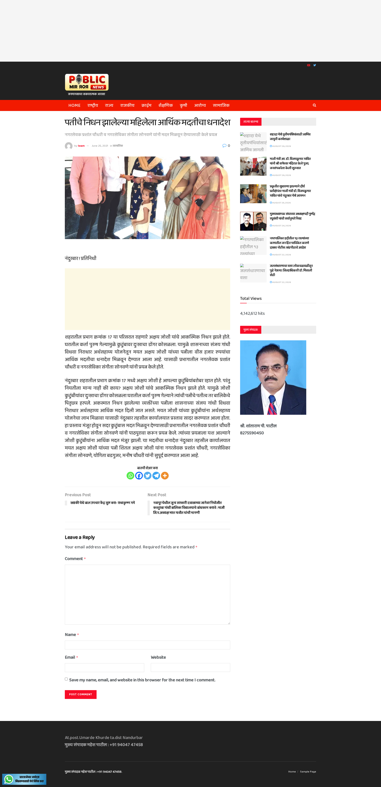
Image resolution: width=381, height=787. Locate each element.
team (81, 146)
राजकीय (127, 105)
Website (158, 657)
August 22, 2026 (281, 255)
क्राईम (146, 105)
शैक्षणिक (166, 105)
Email (71, 657)
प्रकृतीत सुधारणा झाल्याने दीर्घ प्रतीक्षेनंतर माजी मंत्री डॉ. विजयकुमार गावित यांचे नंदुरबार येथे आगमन (290, 191)
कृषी (183, 105)
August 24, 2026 (281, 226)
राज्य (109, 105)
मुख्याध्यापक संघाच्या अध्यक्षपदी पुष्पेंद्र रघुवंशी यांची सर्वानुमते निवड (292, 216)
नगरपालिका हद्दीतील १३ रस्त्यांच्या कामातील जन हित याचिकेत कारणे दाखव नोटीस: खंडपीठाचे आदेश (289, 243)
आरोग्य (200, 105)
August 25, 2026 (281, 203)
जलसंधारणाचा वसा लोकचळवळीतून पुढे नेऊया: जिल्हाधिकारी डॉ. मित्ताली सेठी (291, 270)
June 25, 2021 (100, 146)
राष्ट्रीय (93, 105)
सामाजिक (221, 105)
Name (72, 634)
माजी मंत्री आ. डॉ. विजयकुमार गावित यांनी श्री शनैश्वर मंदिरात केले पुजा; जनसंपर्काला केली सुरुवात (290, 163)
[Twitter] (147, 475)
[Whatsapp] (130, 475)
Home (74, 105)
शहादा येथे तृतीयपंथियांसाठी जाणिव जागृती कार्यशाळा (290, 137)
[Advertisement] (190, 31)
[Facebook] (139, 475)
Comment (75, 558)
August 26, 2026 (281, 146)
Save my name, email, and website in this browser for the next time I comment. (142, 680)
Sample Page (308, 771)
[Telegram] (156, 475)
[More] (165, 475)
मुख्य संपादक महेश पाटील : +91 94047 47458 (93, 771)
